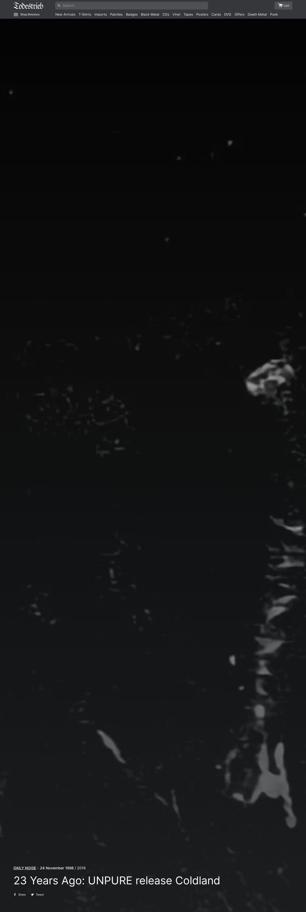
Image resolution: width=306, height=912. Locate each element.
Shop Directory (30, 14)
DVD (227, 14)
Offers (239, 14)
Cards (216, 14)
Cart (286, 5)
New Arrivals (65, 14)
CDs (166, 14)
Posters (202, 14)
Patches (116, 14)
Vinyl (176, 14)
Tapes (188, 14)
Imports (101, 14)
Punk (274, 14)
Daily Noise (25, 868)
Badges (132, 14)
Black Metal (150, 14)
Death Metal (257, 14)
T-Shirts (85, 14)
